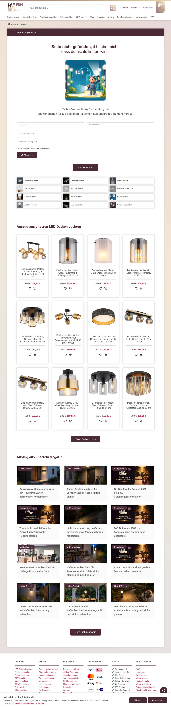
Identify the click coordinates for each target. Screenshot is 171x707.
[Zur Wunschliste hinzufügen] (29, 289)
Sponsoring (44, 693)
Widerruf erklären (143, 684)
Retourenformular (46, 678)
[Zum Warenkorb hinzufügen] (34, 289)
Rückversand (44, 690)
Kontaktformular (142, 681)
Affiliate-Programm (71, 672)
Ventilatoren (20, 693)
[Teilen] (164, 691)
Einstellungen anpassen (34, 703)
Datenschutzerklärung (13, 703)
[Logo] (15, 11)
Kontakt (124, 7)
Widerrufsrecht (142, 678)
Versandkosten (45, 681)
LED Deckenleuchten (23, 669)
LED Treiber (81, 17)
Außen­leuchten (66, 17)
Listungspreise (45, 684)
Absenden (28, 155)
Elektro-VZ (67, 693)
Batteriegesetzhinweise (146, 687)
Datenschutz (141, 675)
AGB (138, 669)
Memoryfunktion (21, 681)
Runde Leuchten (22, 675)
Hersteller (67, 687)
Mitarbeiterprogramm (72, 684)
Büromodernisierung (47, 672)
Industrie (101, 17)
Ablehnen (138, 700)
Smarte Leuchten (30, 17)
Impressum (140, 672)
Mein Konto (135, 7)
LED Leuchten (13, 17)
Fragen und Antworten (48, 669)
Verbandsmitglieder (71, 678)
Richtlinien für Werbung (146, 690)
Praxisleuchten (21, 687)
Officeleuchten (21, 690)
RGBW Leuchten (22, 684)
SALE (92, 17)
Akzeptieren (157, 700)
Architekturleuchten (23, 672)
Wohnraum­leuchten (48, 17)
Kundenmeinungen (47, 675)
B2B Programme (70, 681)
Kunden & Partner (124, 17)
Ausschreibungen (70, 675)
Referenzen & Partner (72, 669)
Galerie (111, 17)
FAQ (152, 17)
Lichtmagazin (141, 17)
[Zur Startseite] (8, 24)
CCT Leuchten (21, 678)
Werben (66, 690)
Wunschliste (148, 7)
